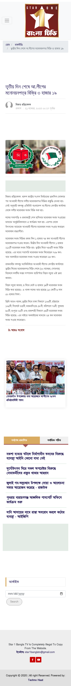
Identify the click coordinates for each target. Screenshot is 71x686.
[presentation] (8, 375)
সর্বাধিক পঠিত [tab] (54, 440)
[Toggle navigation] (7, 20)
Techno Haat (35, 680)
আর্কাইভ (14, 582)
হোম (8, 44)
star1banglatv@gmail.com (40, 652)
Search (14, 601)
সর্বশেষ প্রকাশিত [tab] (19, 440)
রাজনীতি (18, 44)
